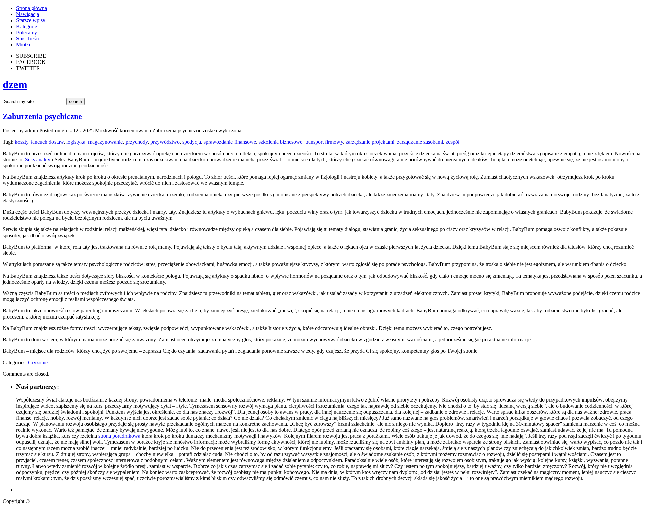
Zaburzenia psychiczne (42, 116)
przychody (136, 142)
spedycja (191, 142)
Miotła (23, 44)
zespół (452, 142)
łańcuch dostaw (47, 142)
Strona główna (31, 8)
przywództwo (165, 142)
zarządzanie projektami (370, 142)
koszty (21, 142)
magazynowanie (105, 142)
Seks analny (37, 159)
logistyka (75, 142)
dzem (15, 84)
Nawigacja (27, 14)
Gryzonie (38, 362)
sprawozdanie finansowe (230, 142)
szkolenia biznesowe (280, 142)
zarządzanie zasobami (420, 142)
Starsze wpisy (30, 20)
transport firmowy (324, 142)
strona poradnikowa (119, 436)
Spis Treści (27, 38)
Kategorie (26, 26)
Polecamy (26, 32)
